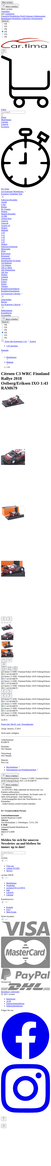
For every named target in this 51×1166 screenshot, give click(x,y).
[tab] (13, 767)
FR (5, 29)
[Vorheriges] (3, 619)
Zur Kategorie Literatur (11, 294)
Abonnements (36, 18)
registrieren (9, 14)
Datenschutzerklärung (15, 1003)
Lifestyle (9, 892)
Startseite (4, 350)
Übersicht (5, 16)
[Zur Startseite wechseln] (25, 47)
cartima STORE (13, 868)
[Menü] (3, 51)
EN (5, 26)
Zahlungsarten (39, 16)
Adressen (29, 16)
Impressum (10, 999)
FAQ (8, 910)
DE (5, 24)
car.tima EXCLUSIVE (15, 888)
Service (9, 871)
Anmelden (5, 11)
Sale (20, 194)
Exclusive (5, 194)
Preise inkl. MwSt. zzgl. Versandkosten (17, 724)
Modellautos (11, 883)
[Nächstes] (9, 619)
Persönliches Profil (17, 16)
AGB (8, 1001)
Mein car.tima (7, 2)
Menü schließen (12, 7)
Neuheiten (14, 194)
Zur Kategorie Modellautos (12, 191)
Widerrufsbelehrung (14, 1006)
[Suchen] (2, 54)
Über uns (10, 866)
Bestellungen (6, 18)
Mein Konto (11, 912)
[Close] (3, 664)
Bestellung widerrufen (21, 18)
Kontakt (9, 907)
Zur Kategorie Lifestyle (11, 304)
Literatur (9, 895)
